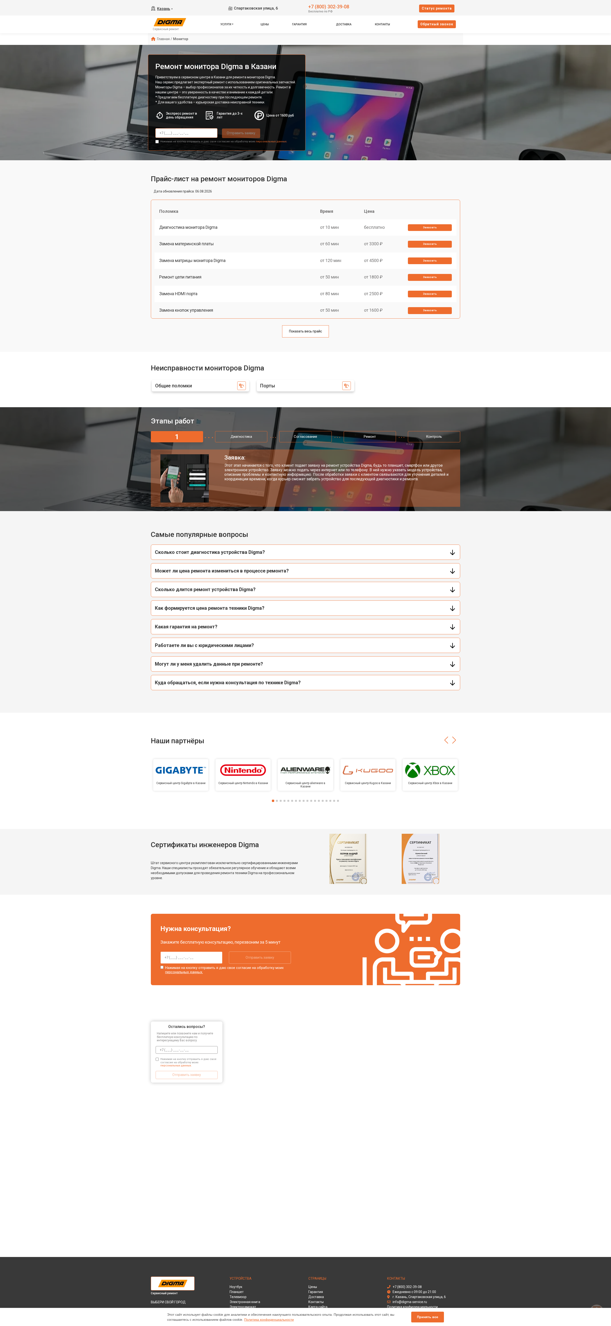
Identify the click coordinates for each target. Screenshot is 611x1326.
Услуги (225, 24)
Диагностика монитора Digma (188, 227)
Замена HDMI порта (178, 293)
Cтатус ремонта (437, 8)
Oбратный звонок (436, 24)
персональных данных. (271, 141)
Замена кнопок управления (186, 310)
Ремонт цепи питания (180, 276)
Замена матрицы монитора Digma (192, 260)
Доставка (344, 24)
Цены (265, 24)
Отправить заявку (241, 133)
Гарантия (299, 24)
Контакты (382, 24)
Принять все (427, 1317)
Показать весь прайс (305, 331)
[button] (446, 740)
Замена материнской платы (186, 243)
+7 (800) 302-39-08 (328, 6)
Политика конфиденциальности (269, 1319)
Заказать (430, 227)
